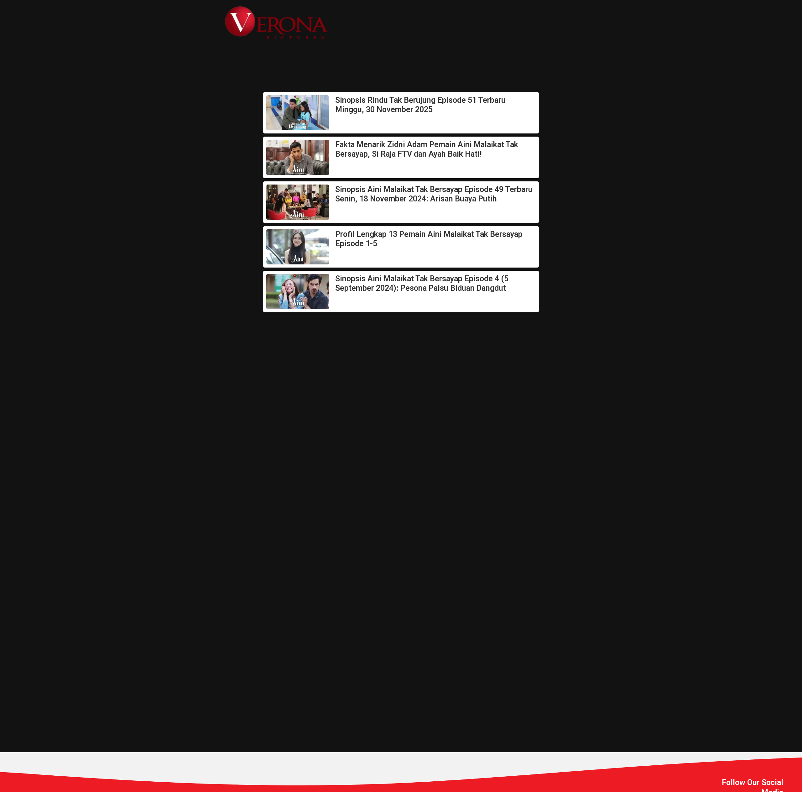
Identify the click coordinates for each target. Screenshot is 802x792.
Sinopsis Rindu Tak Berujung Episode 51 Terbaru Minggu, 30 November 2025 (420, 105)
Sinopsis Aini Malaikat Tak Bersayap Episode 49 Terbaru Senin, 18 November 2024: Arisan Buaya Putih (434, 194)
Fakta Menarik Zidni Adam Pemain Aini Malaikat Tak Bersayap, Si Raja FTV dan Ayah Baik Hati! (426, 149)
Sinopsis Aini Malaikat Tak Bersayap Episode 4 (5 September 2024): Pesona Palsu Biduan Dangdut (421, 283)
